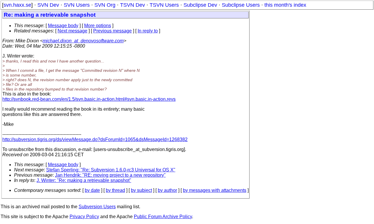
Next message (72, 30)
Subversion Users (97, 206)
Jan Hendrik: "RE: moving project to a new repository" (110, 175)
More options (97, 25)
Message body (63, 25)
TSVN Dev (132, 5)
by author (167, 190)
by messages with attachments (214, 190)
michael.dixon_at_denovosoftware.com (83, 40)
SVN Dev (48, 5)
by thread (115, 190)
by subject (141, 190)
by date (92, 190)
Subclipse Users (241, 5)
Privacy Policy (84, 216)
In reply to (148, 30)
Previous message (112, 30)
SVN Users (77, 5)
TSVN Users (164, 5)
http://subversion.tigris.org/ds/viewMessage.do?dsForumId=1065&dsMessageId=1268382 (95, 139)
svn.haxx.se (17, 5)
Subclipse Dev (200, 5)
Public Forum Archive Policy (163, 216)
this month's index (285, 5)
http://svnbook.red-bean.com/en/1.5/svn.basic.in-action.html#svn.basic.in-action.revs (89, 99)
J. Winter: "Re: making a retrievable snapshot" (84, 180)
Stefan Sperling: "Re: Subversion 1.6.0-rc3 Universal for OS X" (110, 169)
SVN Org (104, 5)
